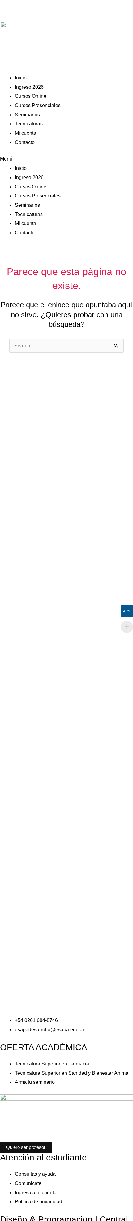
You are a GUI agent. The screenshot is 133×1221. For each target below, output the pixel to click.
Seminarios (27, 114)
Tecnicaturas (29, 123)
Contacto (25, 142)
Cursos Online (30, 96)
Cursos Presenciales (38, 105)
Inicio (21, 77)
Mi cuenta (25, 133)
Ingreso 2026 (29, 87)
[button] (66, 159)
